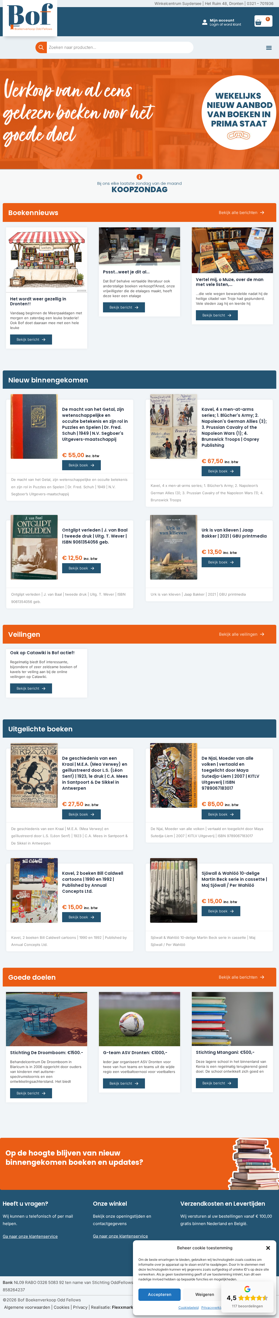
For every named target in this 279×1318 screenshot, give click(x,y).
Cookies (61, 1307)
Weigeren (204, 1294)
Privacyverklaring (214, 1307)
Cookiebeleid (188, 1307)
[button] (268, 1248)
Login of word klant (225, 24)
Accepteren (159, 1294)
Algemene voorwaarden (27, 1307)
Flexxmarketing (127, 1307)
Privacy (80, 1307)
